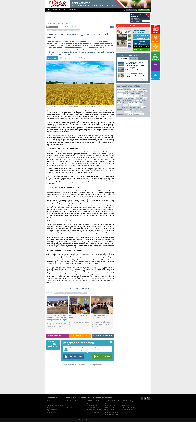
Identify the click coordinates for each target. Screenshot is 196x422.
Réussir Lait (68, 405)
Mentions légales (75, 420)
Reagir (64, 58)
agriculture (50, 30)
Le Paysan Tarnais (127, 409)
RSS (148, 398)
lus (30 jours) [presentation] (122, 58)
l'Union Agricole (127, 405)
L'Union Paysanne (92, 411)
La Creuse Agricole (93, 412)
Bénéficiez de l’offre (140, 44)
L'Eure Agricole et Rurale (111, 400)
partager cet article (58, 336)
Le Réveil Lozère (108, 407)
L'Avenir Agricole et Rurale (112, 414)
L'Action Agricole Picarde (111, 412)
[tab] (123, 58)
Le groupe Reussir (52, 409)
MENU (65, 10)
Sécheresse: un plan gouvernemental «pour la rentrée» (136, 70)
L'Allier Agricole (92, 402)
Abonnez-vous (52, 58)
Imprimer (73, 58)
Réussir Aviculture (70, 404)
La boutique (50, 411)
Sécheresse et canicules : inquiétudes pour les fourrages (134, 64)
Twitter (113, 27)
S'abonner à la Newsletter (54, 405)
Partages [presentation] (133, 58)
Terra (105, 402)
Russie (57, 30)
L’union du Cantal (92, 405)
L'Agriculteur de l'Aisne (94, 400)
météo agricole (51, 412)
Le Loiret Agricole (109, 405)
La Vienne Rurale (127, 411)
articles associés (104, 336)
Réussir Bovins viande (72, 400)
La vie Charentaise (93, 407)
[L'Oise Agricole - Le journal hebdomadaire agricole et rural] (84, 4)
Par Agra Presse (80, 27)
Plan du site (50, 402)
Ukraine (63, 30)
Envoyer (83, 58)
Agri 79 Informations (128, 407)
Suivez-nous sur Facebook (142, 398)
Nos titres (49, 407)
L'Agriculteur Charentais (94, 409)
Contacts (49, 404)
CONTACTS (72, 10)
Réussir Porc (69, 402)
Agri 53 (105, 411)
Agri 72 (124, 404)
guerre (69, 30)
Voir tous (145, 79)
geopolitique (76, 30)
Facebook (111, 27)
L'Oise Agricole (126, 400)
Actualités (56, 24)
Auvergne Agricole (128, 402)
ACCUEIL (49, 24)
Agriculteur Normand (93, 404)
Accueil (48, 400)
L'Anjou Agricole (108, 409)
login (93, 420)
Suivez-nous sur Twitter (145, 398)
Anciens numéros (139, 38)
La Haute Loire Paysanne (111, 404)
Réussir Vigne (69, 407)
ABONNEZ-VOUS (139, 49)
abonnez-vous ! (81, 336)
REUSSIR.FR (56, 10)
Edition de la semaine (141, 35)
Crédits (87, 420)
